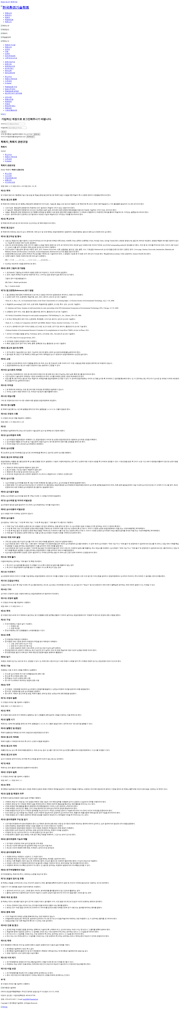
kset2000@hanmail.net (30, 999)
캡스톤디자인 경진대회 (13, 93)
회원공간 (8, 15)
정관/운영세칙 (10, 56)
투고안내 (8, 77)
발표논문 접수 (10, 89)
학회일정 (8, 108)
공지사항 (8, 97)
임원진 (7, 54)
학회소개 (8, 13)
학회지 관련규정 (11, 79)
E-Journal (8, 83)
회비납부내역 (10, 73)
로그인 (7, 2)
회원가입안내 (10, 62)
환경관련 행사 (10, 106)
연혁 (6, 51)
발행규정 (8, 180)
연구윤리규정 (10, 182)
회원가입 (14, 2)
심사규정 (8, 176)
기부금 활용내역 (11, 110)
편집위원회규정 (11, 178)
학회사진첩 (9, 99)
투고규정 (8, 173)
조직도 (7, 49)
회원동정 (8, 101)
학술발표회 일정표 (12, 91)
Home (3, 2)
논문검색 (8, 81)
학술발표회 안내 (11, 87)
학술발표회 (9, 20)
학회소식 (8, 22)
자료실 (7, 104)
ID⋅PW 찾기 (9, 68)
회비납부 (8, 71)
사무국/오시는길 (11, 58)
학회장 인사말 (10, 45)
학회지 (7, 17)
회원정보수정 (10, 66)
